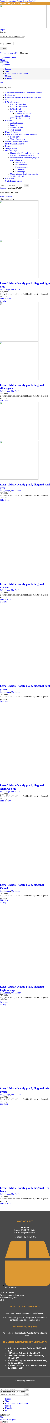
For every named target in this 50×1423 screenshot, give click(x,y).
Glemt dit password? (8, 53)
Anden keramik (16, 123)
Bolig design (10, 95)
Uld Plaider (9, 178)
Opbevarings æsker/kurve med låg (24, 174)
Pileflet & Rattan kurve (14, 144)
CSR (2, 1300)
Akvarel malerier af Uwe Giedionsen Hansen (23, 93)
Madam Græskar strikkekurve (22, 155)
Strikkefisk (19, 169)
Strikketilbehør (11, 151)
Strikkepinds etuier (17, 176)
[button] (5, 299)
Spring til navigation (8, 1)
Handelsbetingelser (9, 1297)
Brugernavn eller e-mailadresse (13, 36)
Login (7, 1410)
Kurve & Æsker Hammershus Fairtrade (21, 134)
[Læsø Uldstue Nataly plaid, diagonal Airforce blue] (19, 740)
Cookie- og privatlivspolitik (12, 1295)
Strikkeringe (20, 171)
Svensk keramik (16, 127)
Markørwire (20, 162)
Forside (3, 188)
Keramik (8, 120)
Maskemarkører (21, 165)
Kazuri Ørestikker (22, 116)
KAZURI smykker (13, 102)
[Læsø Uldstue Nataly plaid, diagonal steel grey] (19, 440)
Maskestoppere (21, 167)
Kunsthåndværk (11, 132)
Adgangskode (6, 43)
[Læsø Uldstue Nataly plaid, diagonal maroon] (19, 539)
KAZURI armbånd (18, 104)
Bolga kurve (15, 137)
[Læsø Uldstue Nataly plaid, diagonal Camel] (19, 840)
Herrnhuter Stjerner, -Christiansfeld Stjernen (23, 97)
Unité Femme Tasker (13, 181)
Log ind (3, 48)
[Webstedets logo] (23, 27)
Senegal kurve (11, 148)
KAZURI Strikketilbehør (20, 118)
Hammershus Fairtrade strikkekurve (24, 153)
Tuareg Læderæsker (18, 139)
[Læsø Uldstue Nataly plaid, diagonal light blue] (19, 238)
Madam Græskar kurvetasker (17, 141)
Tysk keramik (15, 130)
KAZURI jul (15, 109)
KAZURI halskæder (18, 107)
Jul (6, 100)
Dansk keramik (16, 125)
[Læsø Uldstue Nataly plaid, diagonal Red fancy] (19, 1143)
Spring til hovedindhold (26, 1)
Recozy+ (8, 146)
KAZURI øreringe (17, 111)
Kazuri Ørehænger (23, 114)
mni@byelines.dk (28, 1232)
